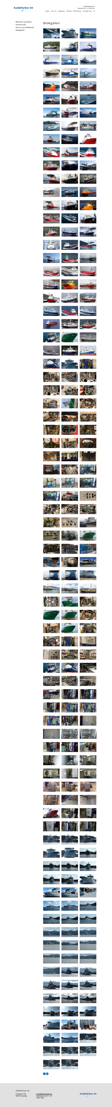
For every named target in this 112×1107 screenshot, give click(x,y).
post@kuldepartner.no (89, 6)
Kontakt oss (87, 11)
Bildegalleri (20, 30)
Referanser (77, 11)
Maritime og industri (24, 22)
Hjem (47, 11)
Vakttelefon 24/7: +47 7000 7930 (86, 8)
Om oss (54, 11)
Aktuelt (69, 11)
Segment (61, 11)
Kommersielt (21, 25)
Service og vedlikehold (25, 27)
